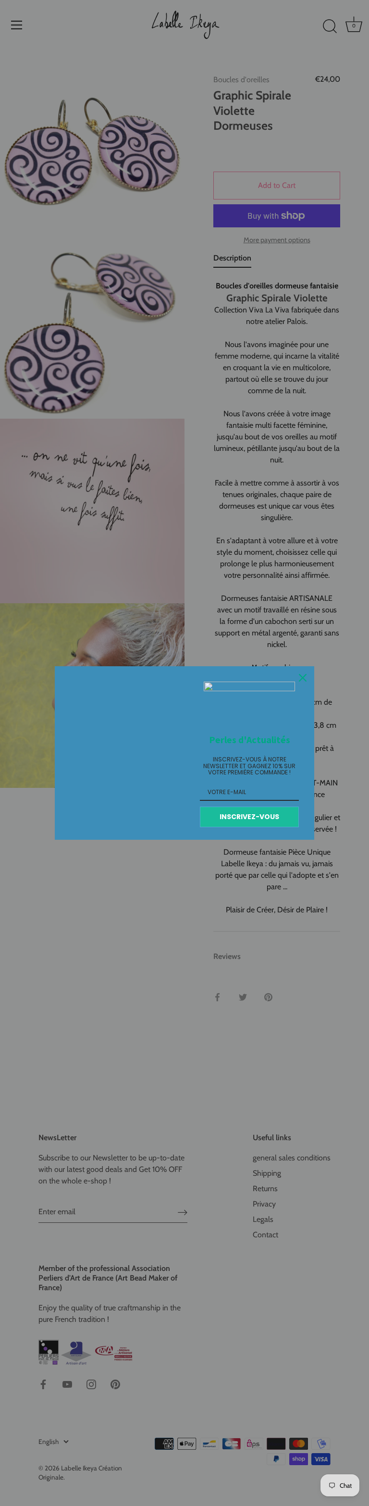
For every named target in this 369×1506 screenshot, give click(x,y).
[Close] (302, 677)
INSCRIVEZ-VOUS (249, 816)
